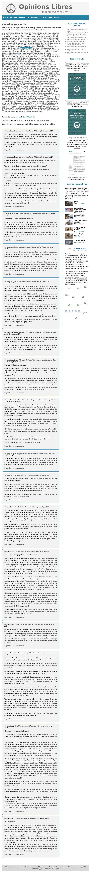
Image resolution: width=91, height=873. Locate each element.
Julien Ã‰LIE (42, 78)
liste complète (79, 177)
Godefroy (54, 80)
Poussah (38, 90)
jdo (26, 101)
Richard (22, 93)
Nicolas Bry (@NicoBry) (38, 75)
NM (6, 101)
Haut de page (75, 867)
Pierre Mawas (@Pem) (29, 53)
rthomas (30, 36)
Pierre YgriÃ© (13, 70)
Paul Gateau (29, 50)
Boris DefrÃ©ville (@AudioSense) (44, 103)
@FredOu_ (23, 75)
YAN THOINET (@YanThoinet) (31, 85)
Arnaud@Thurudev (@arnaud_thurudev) (16, 46)
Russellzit (5, 78)
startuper (5, 75)
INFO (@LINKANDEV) (32, 60)
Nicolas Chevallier (16, 101)
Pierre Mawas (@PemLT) (23, 108)
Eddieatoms (6, 50)
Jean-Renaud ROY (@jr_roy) (11, 83)
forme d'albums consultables (75, 191)
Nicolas (17, 40)
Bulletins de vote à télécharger (28, 475)
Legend (4, 88)
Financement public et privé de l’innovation (33, 624)
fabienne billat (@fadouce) (11, 76)
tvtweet (30, 93)
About (56, 17)
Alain (46, 80)
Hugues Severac (10, 111)
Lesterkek (37, 51)
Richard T (44, 91)
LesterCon (9, 43)
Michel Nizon (15, 33)
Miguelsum (20, 43)
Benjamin (37, 68)
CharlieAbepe (6, 40)
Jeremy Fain (36, 38)
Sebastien (5, 81)
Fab (45, 43)
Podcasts (34, 17)
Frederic (32, 71)
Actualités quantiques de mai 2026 (77, 33)
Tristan (55, 96)
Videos (43, 17)
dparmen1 (44, 58)
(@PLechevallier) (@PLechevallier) (31, 106)
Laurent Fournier (27, 110)
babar (32, 61)
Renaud (41, 101)
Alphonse (31, 98)
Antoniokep (52, 33)
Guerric (14, 93)
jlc (24, 58)
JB (29, 78)
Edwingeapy (21, 55)
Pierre (26, 33)
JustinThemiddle (26, 48)
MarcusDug (56, 41)
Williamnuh (53, 50)
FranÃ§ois (5, 61)
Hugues (20, 66)
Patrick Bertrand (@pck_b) (29, 105)
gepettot (15, 71)
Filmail (24, 61)
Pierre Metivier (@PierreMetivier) (47, 110)
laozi (4, 70)
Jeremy (4, 48)
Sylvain (39, 36)
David (26, 65)
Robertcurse (41, 50)
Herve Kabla (19, 36)
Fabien (34, 33)
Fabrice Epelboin (25, 68)
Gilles (15, 98)
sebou (20, 90)
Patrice (23, 78)
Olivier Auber (50, 36)
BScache (14, 73)
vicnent (37, 48)
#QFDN (67, 255)
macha (4, 33)
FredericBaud (42, 65)
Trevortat (9, 36)
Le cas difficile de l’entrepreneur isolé (32, 214)
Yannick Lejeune (50, 71)
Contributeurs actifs (14, 24)
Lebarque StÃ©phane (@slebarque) (45, 81)
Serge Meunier (17, 81)
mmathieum (6, 103)
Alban (4, 90)
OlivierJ (13, 48)
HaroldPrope (45, 35)
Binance (24, 71)
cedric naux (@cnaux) (9, 105)
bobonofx (17, 50)
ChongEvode (28, 40)
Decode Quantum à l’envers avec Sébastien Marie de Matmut (77, 35)
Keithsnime (14, 35)
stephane (5, 73)
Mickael (12, 66)
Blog (50, 17)
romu (49, 95)
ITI (34, 78)
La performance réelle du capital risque (32, 247)
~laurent (15, 78)
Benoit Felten (52, 88)
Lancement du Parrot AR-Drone (29, 131)
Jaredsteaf (47, 48)
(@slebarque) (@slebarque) (11, 60)
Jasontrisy (8, 96)
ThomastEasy (44, 41)
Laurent (34, 35)
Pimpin (27, 81)
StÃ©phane (6, 98)
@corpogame (53, 75)
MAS (19, 91)
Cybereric (28, 90)
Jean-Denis (55, 100)
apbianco (40, 98)
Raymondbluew (7, 41)
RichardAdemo (38, 46)
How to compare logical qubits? (76, 41)
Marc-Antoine (33, 58)
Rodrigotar (19, 45)
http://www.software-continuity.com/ (25, 705)
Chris (51, 66)
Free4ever (5, 93)
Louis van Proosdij (46, 56)
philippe (56, 35)
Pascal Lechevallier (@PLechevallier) (37, 83)
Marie (40, 71)
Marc (53, 38)
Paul (30, 88)
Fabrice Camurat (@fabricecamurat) (46, 108)
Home (5, 17)
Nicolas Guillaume (19, 80)
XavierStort (32, 41)
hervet (21, 111)
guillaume (24, 35)
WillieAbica (32, 56)
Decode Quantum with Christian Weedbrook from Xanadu (76, 43)
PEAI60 (52, 91)
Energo (46, 90)
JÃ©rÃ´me (22, 88)
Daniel (30, 73)
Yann (14, 68)
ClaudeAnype (6, 51)
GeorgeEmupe (7, 45)
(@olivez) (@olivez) (27, 70)
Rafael (33, 65)
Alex (39, 100)
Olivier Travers (42, 66)
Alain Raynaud (52, 101)
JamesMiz (50, 46)
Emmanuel (39, 73)
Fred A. (13, 75)
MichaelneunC (32, 45)
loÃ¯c (38, 93)
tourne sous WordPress (24, 867)
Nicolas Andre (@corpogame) (28, 63)
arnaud (40, 61)
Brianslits (53, 43)
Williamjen (51, 40)
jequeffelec (6, 68)
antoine (26, 91)
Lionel (31, 55)
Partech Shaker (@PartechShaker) (29, 86)
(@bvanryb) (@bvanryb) (21, 103)
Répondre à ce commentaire (14, 150)
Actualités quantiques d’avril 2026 (77, 37)
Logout (57, 869)
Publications (24, 17)
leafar (4, 35)
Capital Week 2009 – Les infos (28, 818)
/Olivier (54, 55)
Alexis (19, 65)
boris (12, 91)
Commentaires (48, 869)
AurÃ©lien (20, 100)
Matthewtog (36, 111)
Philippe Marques (8, 63)
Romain (13, 88)
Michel (22, 73)
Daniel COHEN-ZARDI (20, 38)
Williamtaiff (31, 96)
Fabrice (15, 61)
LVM (18, 58)
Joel (27, 111)
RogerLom (5, 38)
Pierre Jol (18, 51)
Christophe (20, 41)
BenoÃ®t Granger (49, 68)
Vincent (49, 61)
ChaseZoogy (48, 86)
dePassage (50, 98)
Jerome (46, 51)
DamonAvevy (19, 96)
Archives (13, 17)
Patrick (37, 43)
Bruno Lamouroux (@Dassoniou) (34, 76)
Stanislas (39, 80)
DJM (48, 96)
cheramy (57, 95)
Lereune (51, 76)
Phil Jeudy (6, 56)
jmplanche (44, 45)
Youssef (33, 101)
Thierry (22, 98)
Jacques (12, 90)
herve (42, 33)
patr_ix (28, 51)
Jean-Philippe (50, 73)
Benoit (15, 56)
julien (30, 43)
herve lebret (31, 100)
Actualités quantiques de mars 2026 (77, 39)
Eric (36, 88)
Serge (43, 88)
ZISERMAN (30, 66)
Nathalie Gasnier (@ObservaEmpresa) (32, 95)
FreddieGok (47, 60)
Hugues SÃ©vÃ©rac (12, 110)
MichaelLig (40, 40)
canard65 (35, 91)
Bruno (30, 80)
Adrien (46, 100)
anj (47, 55)
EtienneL (41, 96)
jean (23, 56)
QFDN (78, 275)
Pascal (39, 55)
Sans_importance (8, 100)
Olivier (46, 38)
